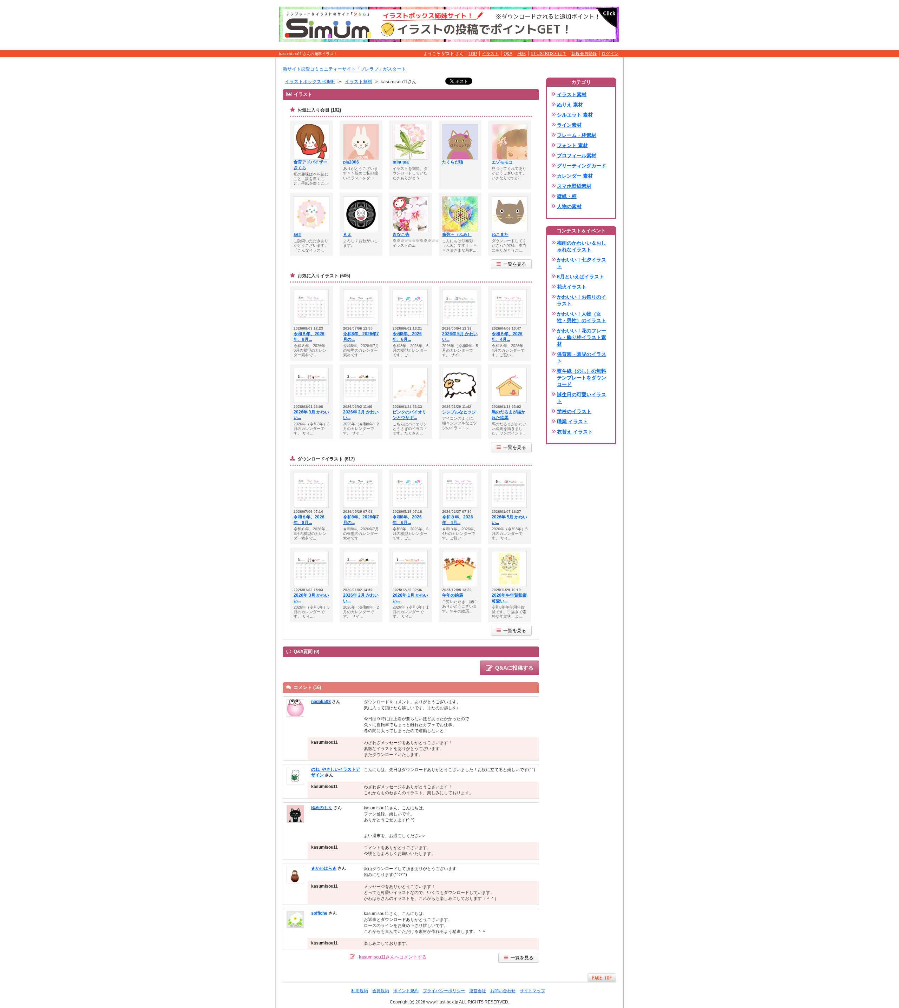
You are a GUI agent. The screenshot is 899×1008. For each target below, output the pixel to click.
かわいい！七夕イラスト (581, 263)
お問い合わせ (503, 990)
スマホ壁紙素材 (574, 186)
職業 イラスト (572, 421)
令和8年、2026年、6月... (407, 336)
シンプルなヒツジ (459, 412)
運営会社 (477, 990)
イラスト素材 (571, 94)
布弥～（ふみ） (457, 234)
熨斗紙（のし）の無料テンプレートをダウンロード (581, 377)
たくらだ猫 (452, 162)
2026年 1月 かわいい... (410, 598)
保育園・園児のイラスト (581, 357)
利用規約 (359, 990)
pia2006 (351, 162)
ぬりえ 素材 (570, 104)
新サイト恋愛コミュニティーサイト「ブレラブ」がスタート (344, 69)
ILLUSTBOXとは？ (548, 53)
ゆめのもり (321, 807)
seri (297, 234)
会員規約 (380, 990)
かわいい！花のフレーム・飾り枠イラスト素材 (581, 337)
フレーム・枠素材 (576, 135)
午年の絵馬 (452, 595)
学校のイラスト (574, 411)
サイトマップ (532, 990)
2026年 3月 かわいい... (311, 415)
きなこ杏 (401, 234)
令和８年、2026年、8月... (309, 336)
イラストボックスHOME (310, 81)
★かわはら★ (323, 868)
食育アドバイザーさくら (310, 165)
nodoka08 (321, 701)
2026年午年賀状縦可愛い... (509, 598)
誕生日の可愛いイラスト (581, 398)
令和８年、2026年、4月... (507, 336)
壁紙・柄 (567, 196)
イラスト (490, 53)
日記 (521, 53)
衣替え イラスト (575, 432)
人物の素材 (569, 206)
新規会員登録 (584, 53)
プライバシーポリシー (444, 990)
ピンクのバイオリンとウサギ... (409, 415)
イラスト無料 (358, 81)
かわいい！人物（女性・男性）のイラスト (581, 317)
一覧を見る (514, 264)
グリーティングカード (581, 165)
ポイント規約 (406, 990)
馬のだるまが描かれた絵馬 (508, 415)
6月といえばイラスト (580, 276)
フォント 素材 (572, 145)
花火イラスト (571, 287)
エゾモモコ (502, 162)
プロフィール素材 (576, 155)
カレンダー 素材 (575, 176)
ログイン (610, 53)
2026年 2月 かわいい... (361, 415)
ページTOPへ (602, 977)
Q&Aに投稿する (514, 668)
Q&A (508, 53)
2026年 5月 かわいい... (460, 336)
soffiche (319, 913)
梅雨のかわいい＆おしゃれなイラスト (581, 246)
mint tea (401, 162)
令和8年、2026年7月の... (361, 336)
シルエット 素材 (575, 115)
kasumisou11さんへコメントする (393, 957)
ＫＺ (347, 234)
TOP (472, 53)
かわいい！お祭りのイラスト (581, 300)
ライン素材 (569, 125)
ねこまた (500, 234)
